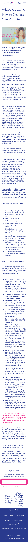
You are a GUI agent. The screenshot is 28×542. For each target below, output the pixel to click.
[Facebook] (13, 510)
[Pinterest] (18, 510)
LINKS (11, 518)
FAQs (25, 528)
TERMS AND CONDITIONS (16, 528)
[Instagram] (10, 510)
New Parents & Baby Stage (9, 24)
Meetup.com (19, 346)
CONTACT (17, 518)
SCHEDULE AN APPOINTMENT (14, 520)
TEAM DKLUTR (18, 535)
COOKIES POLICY (5, 528)
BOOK (11, 515)
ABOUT (6, 515)
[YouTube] (15, 510)
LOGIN (23, 518)
